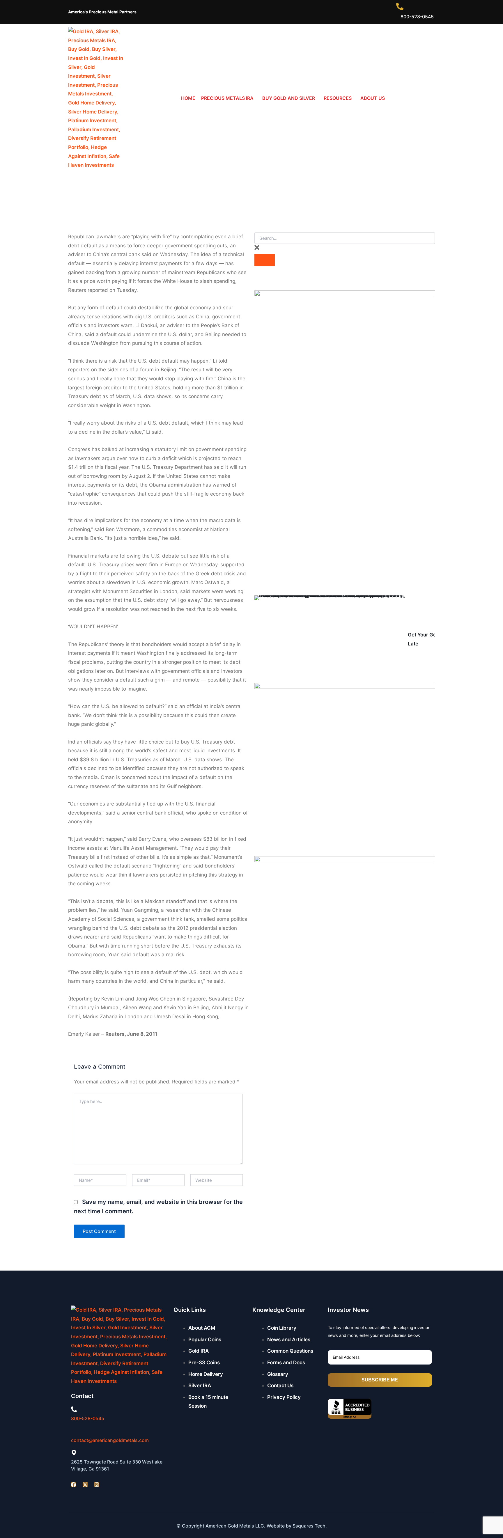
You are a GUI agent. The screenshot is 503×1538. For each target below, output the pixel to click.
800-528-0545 (87, 1418)
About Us (372, 98)
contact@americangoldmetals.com (110, 1440)
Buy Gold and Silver (288, 98)
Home (188, 98)
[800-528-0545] (74, 1409)
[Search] (264, 260)
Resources (338, 98)
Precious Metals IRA (227, 98)
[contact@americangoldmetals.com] (73, 1431)
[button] (229, 98)
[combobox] (344, 238)
